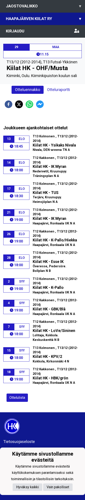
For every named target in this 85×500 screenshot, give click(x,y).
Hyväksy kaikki (27, 487)
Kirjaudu (15, 31)
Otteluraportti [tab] (58, 89)
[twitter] (19, 104)
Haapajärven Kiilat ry (43, 18)
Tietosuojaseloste (19, 441)
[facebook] (8, 104)
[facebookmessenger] (40, 104)
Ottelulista (17, 398)
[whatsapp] (29, 104)
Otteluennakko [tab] (27, 89)
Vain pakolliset (58, 487)
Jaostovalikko (43, 6)
